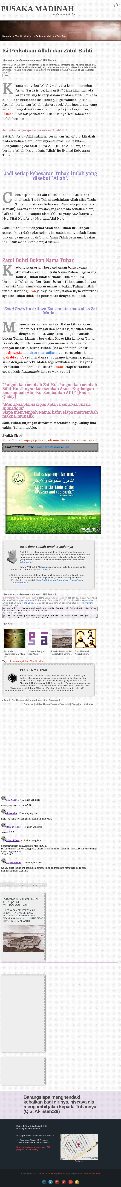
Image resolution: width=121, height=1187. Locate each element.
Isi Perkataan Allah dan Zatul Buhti (19, 597)
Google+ (57, 1182)
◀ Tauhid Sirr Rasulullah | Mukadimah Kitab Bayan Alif (31, 700)
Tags (22, 885)
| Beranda (11, 21)
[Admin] (89, 603)
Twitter (50, 1182)
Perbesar (79, 1161)
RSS (77, 1182)
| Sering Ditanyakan (30, 21)
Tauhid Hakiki (22, 36)
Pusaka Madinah (37, 8)
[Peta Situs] (27, 603)
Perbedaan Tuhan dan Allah (47, 447)
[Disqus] (49, 752)
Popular (38, 885)
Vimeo (70, 1182)
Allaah (8, 114)
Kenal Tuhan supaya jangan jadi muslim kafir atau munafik (48, 440)
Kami (7, 885)
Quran (31, 291)
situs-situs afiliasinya (45, 353)
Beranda (6, 36)
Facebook (44, 1182)
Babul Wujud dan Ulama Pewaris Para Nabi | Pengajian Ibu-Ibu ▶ (58, 704)
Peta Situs (62, 1173)
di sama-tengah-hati (19, 661)
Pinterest (63, 1182)
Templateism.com (91, 1173)
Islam (58, 367)
